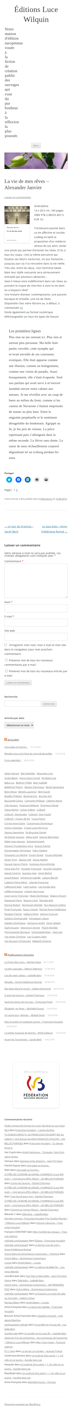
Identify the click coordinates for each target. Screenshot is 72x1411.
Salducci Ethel (30, 914)
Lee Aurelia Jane (46, 886)
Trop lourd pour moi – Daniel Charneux (31, 1196)
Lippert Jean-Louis (34, 891)
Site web (9, 630)
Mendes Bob (46, 900)
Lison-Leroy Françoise (16, 895)
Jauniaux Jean (29, 873)
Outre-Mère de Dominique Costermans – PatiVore (31, 1254)
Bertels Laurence (27, 791)
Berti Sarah (44, 791)
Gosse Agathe (40, 859)
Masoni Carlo (30, 900)
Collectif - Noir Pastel (39, 814)
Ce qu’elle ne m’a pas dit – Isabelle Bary (45, 1333)
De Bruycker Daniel (35, 832)
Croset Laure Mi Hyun (36, 827)
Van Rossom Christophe (17, 941)
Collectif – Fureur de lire (17, 818)
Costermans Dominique (40, 823)
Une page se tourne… (16, 747)
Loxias (7, 1262)
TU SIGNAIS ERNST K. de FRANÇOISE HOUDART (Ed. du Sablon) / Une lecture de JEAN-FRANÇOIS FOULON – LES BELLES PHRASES (34, 1139)
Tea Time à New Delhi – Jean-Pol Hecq (46, 1276)
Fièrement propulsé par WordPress (22, 1404)
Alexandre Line (45, 773)
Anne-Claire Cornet (29, 778)
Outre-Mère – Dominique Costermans (25, 1258)
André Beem (11, 778)
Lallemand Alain (13, 886)
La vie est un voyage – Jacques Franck (41, 1351)
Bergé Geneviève (55, 787)
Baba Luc (9, 782)
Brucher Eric (45, 796)
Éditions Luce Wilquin (36, 14)
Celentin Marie (54, 800)
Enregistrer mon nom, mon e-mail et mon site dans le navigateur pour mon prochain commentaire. (35, 649)
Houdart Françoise (31, 868)
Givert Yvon (10, 859)
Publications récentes (21, 955)
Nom (8, 602)
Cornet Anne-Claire (14, 823)
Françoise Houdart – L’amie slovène (34, 1130)
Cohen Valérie (27, 809)
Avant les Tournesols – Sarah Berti (23, 1039)
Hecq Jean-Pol (12, 868)
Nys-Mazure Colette (55, 905)
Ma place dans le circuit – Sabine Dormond (27, 988)
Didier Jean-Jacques (14, 841)
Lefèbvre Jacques (13, 891)
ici (21, 307)
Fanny (7, 1280)
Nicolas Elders (12, 1302)
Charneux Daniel (49, 805)
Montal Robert (12, 905)
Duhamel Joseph (35, 841)
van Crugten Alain (37, 936)
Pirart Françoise (13, 909)
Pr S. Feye (9, 1351)
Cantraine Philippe (35, 800)
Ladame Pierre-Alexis (15, 882)
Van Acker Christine (15, 936)
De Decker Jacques (14, 837)
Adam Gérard (11, 773)
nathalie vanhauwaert (16, 1240)
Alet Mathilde (27, 773)
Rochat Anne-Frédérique (52, 909)
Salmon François (49, 914)
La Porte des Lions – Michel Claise (22, 962)
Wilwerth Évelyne (41, 941)
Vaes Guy (57, 932)
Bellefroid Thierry (13, 787)
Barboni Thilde (24, 782)
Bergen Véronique (34, 787)
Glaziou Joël (25, 859)
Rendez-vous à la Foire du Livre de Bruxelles (28, 753)
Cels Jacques (11, 805)
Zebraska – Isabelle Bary (35, 1214)
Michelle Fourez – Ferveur (42, 1382)
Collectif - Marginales (15, 814)
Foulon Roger (36, 855)
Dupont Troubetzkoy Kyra (18, 846)
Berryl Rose (10, 791)
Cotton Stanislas (13, 827)
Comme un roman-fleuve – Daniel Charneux (34, 1209)
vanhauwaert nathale (16, 1324)
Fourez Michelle (53, 855)
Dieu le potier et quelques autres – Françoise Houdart (33, 1021)
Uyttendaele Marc (41, 932)
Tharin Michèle (50, 927)
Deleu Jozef (32, 837)
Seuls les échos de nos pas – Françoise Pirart (28, 1002)
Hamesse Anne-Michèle (42, 864)
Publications (46, 498)
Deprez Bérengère (49, 837)
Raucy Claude (30, 909)
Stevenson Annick (30, 927)
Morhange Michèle (32, 905)
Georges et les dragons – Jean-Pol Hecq (41, 1161)
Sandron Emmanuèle (16, 918)
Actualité (13, 739)
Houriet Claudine (52, 868)
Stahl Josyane (11, 927)
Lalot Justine (30, 886)
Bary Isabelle (40, 782)
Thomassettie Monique (17, 932)
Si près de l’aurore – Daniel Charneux (24, 995)
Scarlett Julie (11, 1333)
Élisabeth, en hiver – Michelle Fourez (24, 1008)
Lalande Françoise (39, 882)
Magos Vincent (58, 895)
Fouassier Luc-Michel (15, 855)
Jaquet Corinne (12, 873)
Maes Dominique (39, 895)
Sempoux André (36, 923)
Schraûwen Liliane (39, 918)
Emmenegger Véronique (17, 850)
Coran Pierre (38, 818)
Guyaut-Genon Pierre (16, 864)
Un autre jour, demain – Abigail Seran (24, 1015)
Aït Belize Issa (49, 778)
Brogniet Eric (30, 796)
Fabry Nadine (39, 850)
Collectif (41, 809)
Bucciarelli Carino (13, 800)
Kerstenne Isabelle (30, 877)
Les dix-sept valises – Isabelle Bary (23, 975)
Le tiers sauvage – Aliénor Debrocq (23, 968)
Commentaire (13, 561)
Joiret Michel (45, 873)
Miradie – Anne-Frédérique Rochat (23, 982)
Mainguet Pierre (13, 900)
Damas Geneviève (14, 832)
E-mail (9, 616)
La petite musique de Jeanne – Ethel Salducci (28, 1032)
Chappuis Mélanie (29, 805)
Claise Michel (11, 809)
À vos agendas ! (12, 760)
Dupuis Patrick (42, 846)
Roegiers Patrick (13, 914)
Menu (36, 145)
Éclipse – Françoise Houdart (50, 1240)
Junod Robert (11, 877)
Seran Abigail (53, 923)
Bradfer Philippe (13, 796)
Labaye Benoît (50, 877)
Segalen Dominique (15, 923)
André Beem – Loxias (29, 1262)
